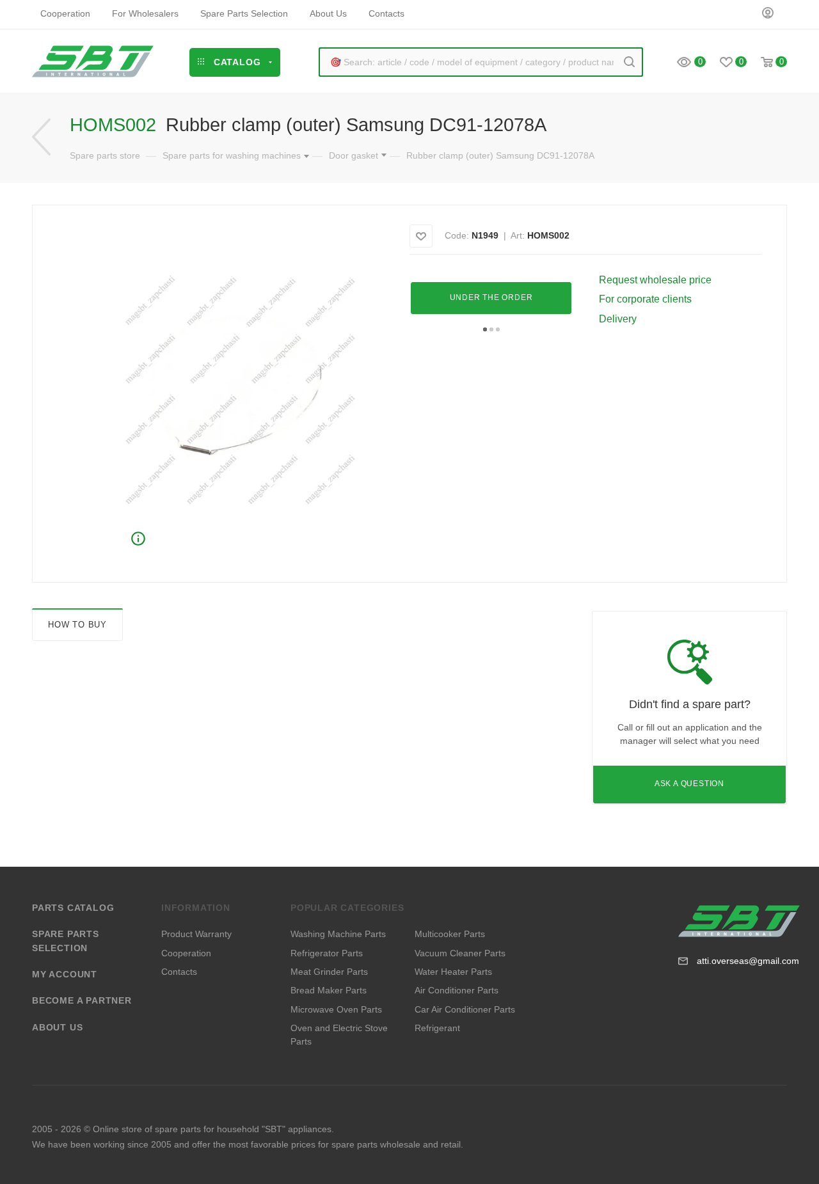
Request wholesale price (655, 279)
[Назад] (41, 137)
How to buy (77, 624)
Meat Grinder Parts (329, 972)
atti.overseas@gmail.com (748, 961)
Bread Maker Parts (328, 990)
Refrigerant (437, 1028)
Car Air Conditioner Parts (465, 1009)
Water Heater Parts (453, 972)
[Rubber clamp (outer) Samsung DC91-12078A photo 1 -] (240, 391)
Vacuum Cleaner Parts (460, 953)
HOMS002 (548, 235)
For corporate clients (645, 299)
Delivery (618, 318)
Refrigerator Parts (326, 953)
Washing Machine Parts (338, 934)
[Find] (629, 62)
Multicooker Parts (450, 934)
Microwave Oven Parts (336, 1009)
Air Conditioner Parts (456, 990)
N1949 (485, 235)
